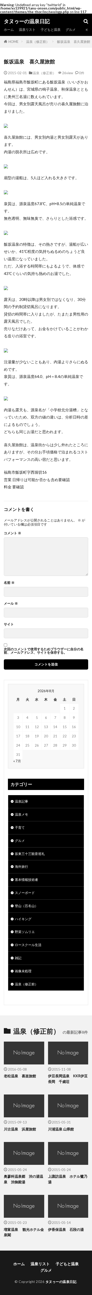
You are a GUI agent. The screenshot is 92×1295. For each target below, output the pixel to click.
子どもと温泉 (51, 29)
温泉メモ (21, 814)
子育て (20, 827)
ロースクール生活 (28, 945)
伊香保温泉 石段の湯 (66, 1229)
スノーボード (25, 893)
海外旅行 (21, 866)
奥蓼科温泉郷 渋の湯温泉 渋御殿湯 (23, 1179)
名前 (9, 582)
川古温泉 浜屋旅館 (20, 1129)
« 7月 (17, 761)
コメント (12, 533)
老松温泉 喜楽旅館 (20, 1076)
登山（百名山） (26, 906)
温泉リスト (27, 29)
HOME (13, 42)
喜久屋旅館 (70, 103)
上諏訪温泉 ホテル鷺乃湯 (67, 1179)
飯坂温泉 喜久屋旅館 (73, 42)
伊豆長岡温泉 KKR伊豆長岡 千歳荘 (68, 1078)
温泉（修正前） (37, 42)
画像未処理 (23, 971)
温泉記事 (21, 801)
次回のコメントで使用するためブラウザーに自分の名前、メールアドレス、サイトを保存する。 (44, 650)
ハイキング (23, 919)
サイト (9, 624)
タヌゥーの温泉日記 (27, 21)
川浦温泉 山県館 (61, 1129)
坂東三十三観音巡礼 (30, 854)
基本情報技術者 (26, 880)
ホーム (9, 29)
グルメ (71, 29)
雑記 (18, 958)
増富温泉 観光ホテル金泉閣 (24, 1232)
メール (11, 603)
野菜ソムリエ (25, 932)
